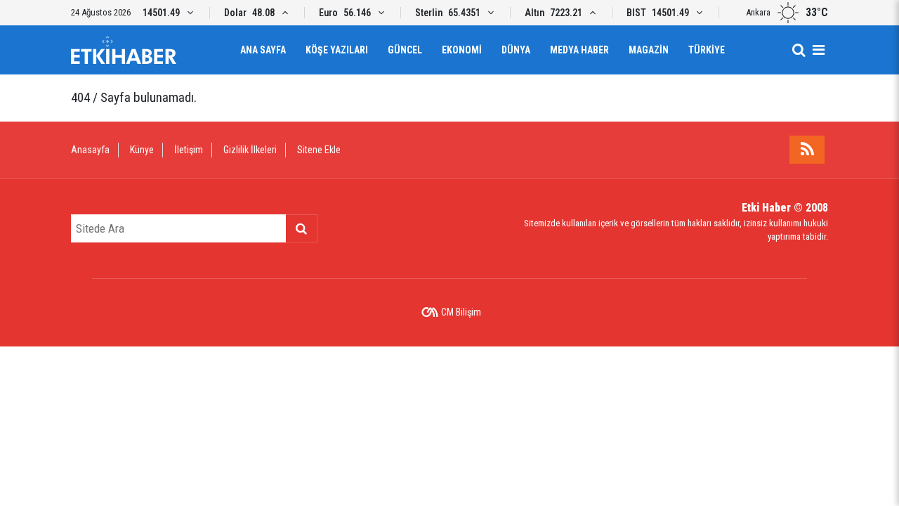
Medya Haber (579, 50)
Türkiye (706, 50)
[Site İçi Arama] (798, 49)
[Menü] (818, 49)
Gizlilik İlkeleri (250, 149)
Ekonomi (462, 50)
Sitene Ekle (319, 149)
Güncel (405, 50)
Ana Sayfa (263, 50)
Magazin (649, 50)
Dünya (515, 50)
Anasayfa (90, 149)
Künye (142, 149)
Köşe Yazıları (337, 50)
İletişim (188, 149)
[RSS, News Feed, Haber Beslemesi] (807, 150)
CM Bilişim (461, 312)
